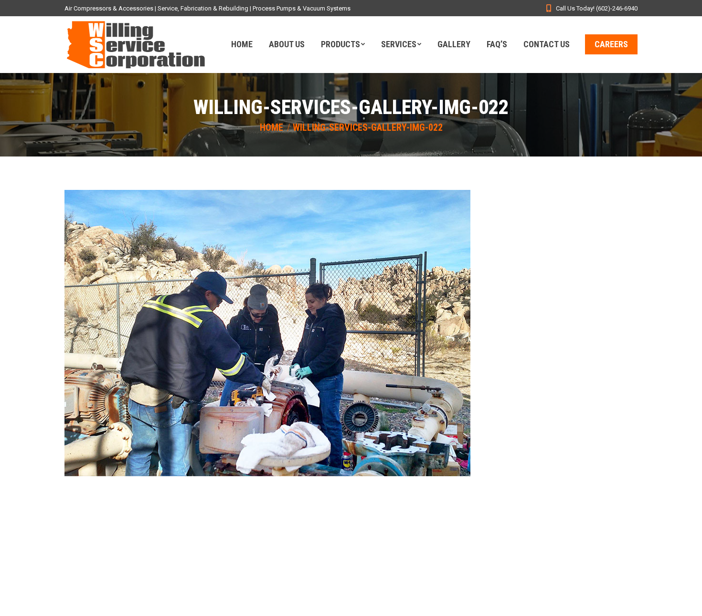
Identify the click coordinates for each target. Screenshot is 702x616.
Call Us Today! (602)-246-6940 (597, 8)
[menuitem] (241, 44)
